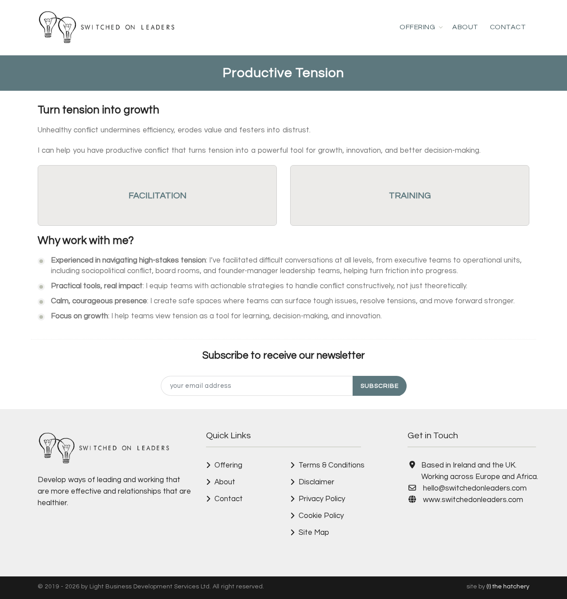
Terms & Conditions (332, 465)
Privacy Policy (322, 499)
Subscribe (380, 386)
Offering (417, 27)
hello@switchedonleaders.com (475, 488)
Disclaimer (316, 482)
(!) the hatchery (507, 587)
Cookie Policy (321, 516)
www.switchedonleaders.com (473, 500)
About (465, 27)
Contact (508, 27)
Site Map (314, 533)
